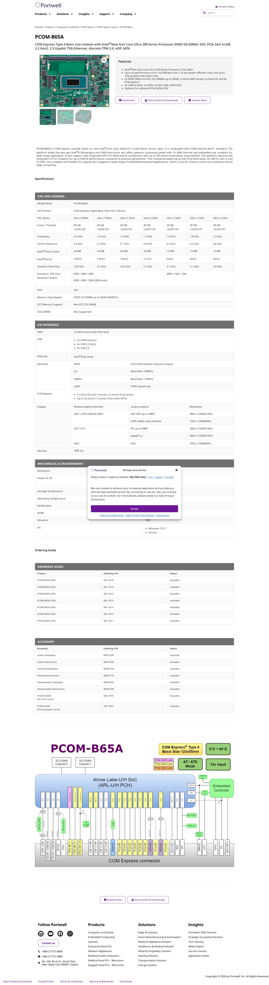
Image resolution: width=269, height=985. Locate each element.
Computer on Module (68, 27)
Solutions (63, 14)
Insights (84, 14)
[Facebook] (60, 933)
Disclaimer (126, 981)
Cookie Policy (46, 981)
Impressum (163, 515)
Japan (159, 477)
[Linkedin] (41, 933)
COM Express (88, 27)
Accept (134, 508)
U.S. (151, 477)
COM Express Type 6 (107, 27)
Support (104, 14)
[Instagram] (70, 933)
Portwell (39, 27)
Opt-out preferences (112, 515)
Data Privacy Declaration (139, 515)
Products (41, 14)
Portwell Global (226, 6)
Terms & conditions (71, 981)
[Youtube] (50, 933)
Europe (169, 477)
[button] (176, 470)
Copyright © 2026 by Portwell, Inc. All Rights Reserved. (237, 976)
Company (126, 14)
